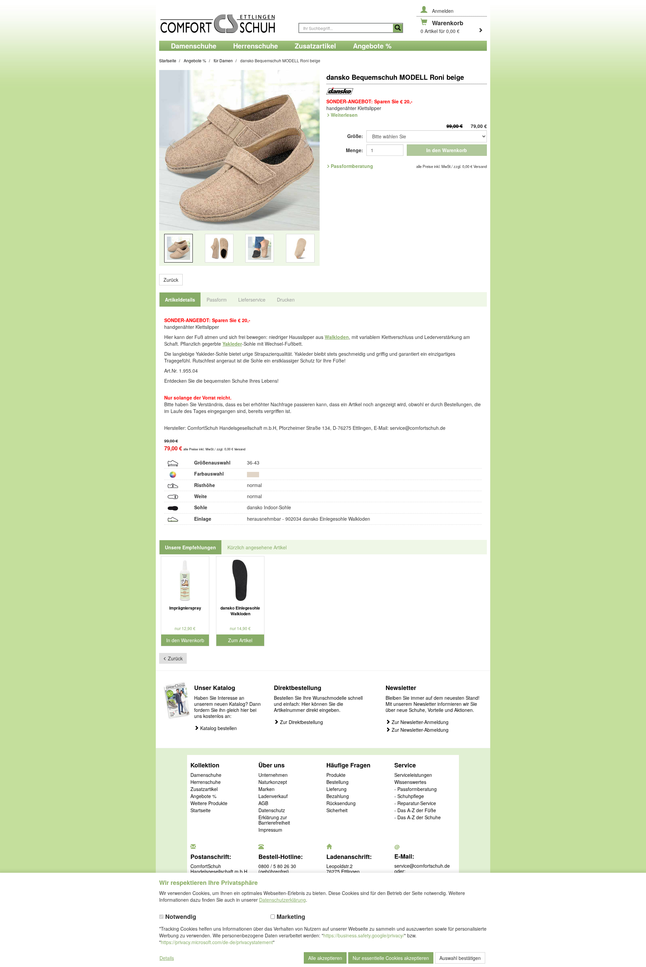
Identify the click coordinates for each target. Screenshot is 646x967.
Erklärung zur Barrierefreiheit (274, 820)
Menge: (354, 150)
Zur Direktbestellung (301, 722)
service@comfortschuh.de (422, 865)
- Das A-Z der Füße (415, 810)
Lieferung (336, 789)
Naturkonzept (272, 782)
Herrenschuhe (205, 782)
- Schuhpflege (409, 796)
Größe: (355, 136)
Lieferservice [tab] (251, 299)
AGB (263, 803)
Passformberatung (352, 166)
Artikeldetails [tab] (180, 299)
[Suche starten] (397, 28)
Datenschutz (271, 810)
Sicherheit (337, 810)
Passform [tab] (217, 299)
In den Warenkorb (446, 150)
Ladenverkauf (273, 796)
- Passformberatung (415, 789)
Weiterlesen (344, 114)
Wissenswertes (410, 782)
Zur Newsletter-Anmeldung (419, 722)
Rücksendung (341, 803)
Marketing (290, 916)
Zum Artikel (240, 640)
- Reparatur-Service (415, 803)
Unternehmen (273, 775)
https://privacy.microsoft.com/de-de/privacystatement (217, 942)
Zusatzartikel (204, 789)
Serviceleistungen (413, 775)
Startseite (200, 810)
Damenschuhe (205, 775)
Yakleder (232, 343)
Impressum (270, 830)
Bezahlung (337, 796)
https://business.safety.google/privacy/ (363, 935)
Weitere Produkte (208, 803)
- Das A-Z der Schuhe (417, 818)
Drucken (286, 299)
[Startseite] (225, 20)
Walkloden (337, 337)
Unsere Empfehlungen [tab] (190, 547)
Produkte (336, 775)
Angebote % (203, 796)
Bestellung (337, 782)
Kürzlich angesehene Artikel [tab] (257, 547)
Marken (266, 789)
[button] (171, 172)
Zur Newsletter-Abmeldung (419, 730)
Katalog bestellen (218, 728)
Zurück (171, 279)
